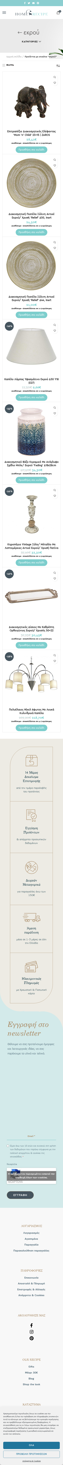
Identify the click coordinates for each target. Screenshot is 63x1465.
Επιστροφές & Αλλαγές (31, 1289)
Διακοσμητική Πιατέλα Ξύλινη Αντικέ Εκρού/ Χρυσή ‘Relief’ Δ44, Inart (31, 298)
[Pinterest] (38, 3)
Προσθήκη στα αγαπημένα (55, 83)
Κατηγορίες (30, 41)
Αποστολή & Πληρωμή (31, 1283)
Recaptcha (12, 1164)
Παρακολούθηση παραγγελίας (31, 1250)
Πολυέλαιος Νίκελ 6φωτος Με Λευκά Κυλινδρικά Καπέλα (31, 711)
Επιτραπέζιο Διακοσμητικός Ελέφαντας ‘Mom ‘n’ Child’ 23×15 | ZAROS (31, 133)
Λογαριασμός (31, 1233)
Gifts (31, 1366)
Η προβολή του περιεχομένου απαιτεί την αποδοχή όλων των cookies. (31, 1176)
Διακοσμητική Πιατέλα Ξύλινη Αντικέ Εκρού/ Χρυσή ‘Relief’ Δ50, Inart (31, 216)
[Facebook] (25, 3)
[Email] (33, 3)
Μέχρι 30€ (31, 1372)
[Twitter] (29, 3)
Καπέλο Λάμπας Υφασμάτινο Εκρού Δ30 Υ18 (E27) (31, 381)
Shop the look (31, 1384)
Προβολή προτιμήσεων (31, 1454)
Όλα (31, 1445)
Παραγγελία (31, 1244)
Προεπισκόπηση (55, 77)
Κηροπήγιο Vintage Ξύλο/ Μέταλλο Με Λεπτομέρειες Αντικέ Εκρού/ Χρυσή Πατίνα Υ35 (31, 548)
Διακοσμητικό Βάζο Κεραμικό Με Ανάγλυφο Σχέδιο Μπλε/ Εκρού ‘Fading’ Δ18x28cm (32, 463)
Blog (31, 1378)
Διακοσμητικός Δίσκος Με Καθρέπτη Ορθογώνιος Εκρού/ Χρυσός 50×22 (31, 629)
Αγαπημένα (31, 1239)
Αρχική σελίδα (13, 57)
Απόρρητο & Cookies (31, 1461)
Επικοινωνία (31, 1277)
